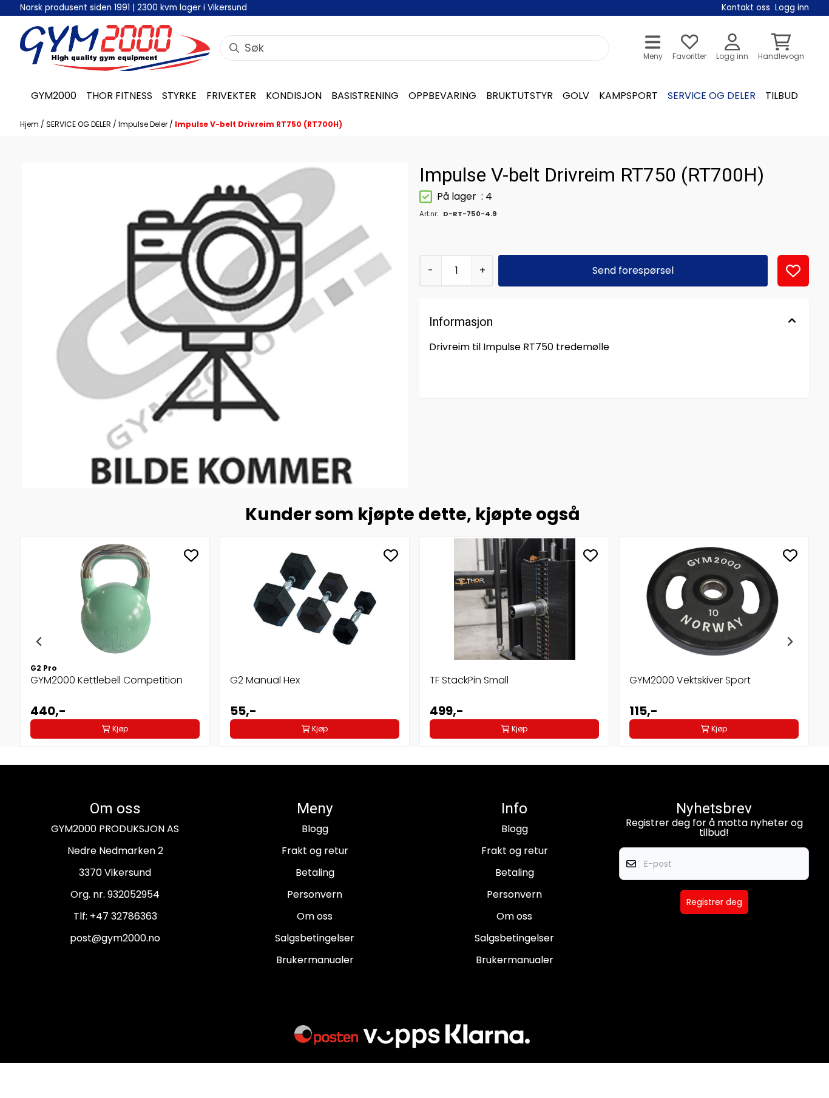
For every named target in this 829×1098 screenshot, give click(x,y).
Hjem (30, 124)
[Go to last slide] (39, 641)
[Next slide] (789, 641)
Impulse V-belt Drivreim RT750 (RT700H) (258, 124)
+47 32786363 (123, 916)
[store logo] (115, 48)
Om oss (315, 916)
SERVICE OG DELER (79, 124)
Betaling (315, 872)
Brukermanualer (315, 960)
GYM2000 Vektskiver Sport (690, 680)
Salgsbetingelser (314, 938)
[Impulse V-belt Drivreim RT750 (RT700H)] (215, 325)
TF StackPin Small (469, 680)
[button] (793, 270)
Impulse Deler (143, 124)
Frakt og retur (315, 851)
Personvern (314, 894)
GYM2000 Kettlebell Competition (106, 680)
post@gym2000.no (115, 938)
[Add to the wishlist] (191, 555)
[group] (115, 642)
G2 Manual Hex (265, 680)
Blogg (315, 829)
